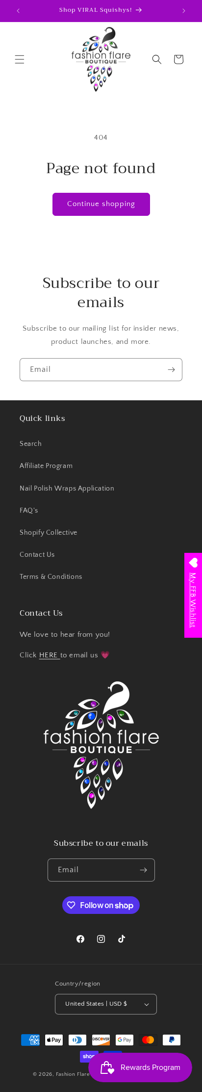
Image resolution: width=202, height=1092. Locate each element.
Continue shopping (101, 204)
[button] (19, 59)
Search (31, 444)
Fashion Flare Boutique (85, 1074)
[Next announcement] (184, 11)
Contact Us (37, 555)
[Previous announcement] (18, 11)
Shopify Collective (48, 533)
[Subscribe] (171, 369)
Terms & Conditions (51, 577)
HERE (49, 655)
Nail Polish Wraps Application (67, 489)
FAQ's (29, 511)
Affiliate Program (46, 466)
